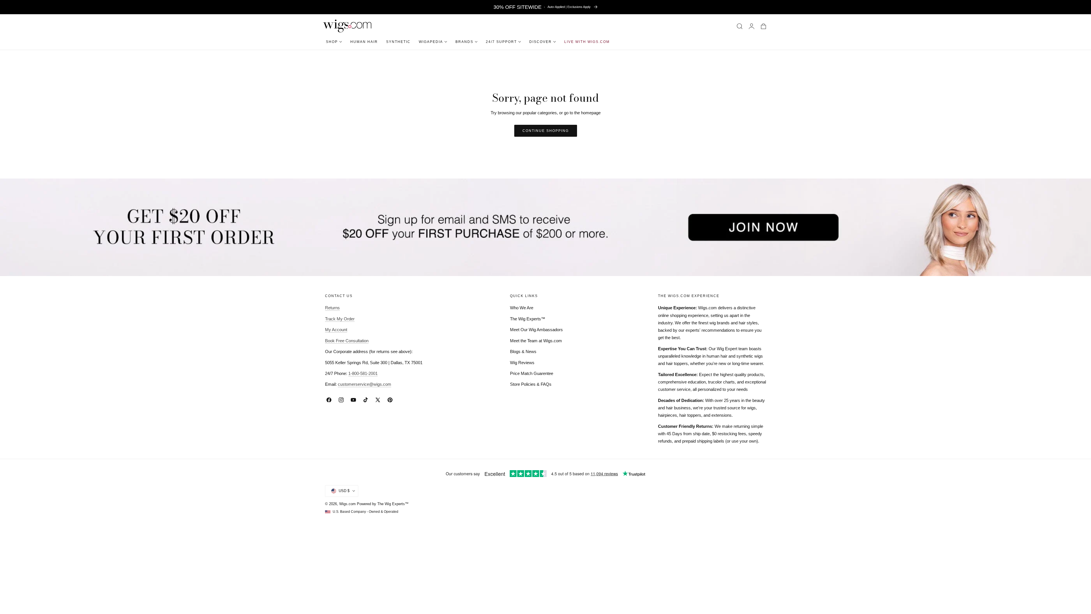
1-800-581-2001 (363, 373)
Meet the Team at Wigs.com (536, 340)
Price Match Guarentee (531, 373)
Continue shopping (545, 131)
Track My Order (340, 318)
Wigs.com (347, 504)
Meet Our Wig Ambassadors (536, 329)
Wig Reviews (522, 362)
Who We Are (521, 307)
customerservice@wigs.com (364, 384)
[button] (739, 26)
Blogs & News (523, 351)
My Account (336, 329)
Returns (332, 307)
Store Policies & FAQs (530, 384)
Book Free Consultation (346, 340)
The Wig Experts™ (527, 318)
